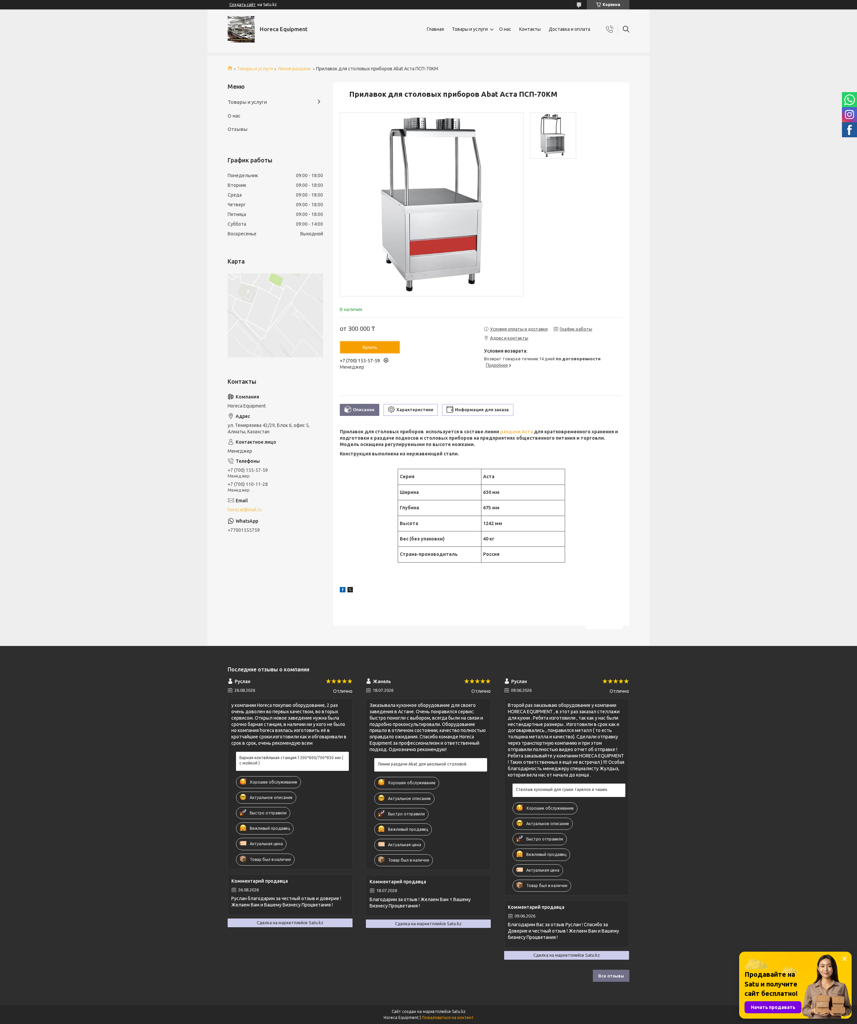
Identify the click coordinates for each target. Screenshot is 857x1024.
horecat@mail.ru (245, 509)
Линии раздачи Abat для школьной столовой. (422, 764)
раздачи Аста (516, 431)
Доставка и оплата (569, 29)
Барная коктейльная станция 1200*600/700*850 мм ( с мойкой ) (291, 760)
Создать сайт (242, 4)
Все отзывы (611, 975)
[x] (350, 590)
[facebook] (342, 590)
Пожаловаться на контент (448, 1017)
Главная (435, 29)
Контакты (530, 29)
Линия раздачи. (294, 68)
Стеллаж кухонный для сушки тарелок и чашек (561, 789)
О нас (505, 29)
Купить (370, 347)
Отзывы (237, 129)
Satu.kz (459, 1011)
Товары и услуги (470, 29)
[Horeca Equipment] (241, 29)
